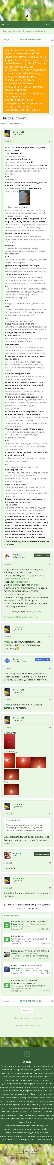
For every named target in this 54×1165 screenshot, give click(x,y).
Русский (26, 1010)
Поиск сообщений (12, 31)
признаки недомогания (16, 578)
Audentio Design (35, 1158)
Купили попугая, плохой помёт (27, 965)
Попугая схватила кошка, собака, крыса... (28, 925)
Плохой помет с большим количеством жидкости (24, 982)
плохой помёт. (16, 123)
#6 (50, 727)
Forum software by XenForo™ (27, 1151)
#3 (50, 637)
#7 (50, 814)
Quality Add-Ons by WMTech (27, 1153)
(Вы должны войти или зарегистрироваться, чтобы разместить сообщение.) (27, 906)
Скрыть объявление (50, 48)
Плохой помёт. (18, 936)
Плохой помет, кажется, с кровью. (28, 921)
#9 (50, 888)
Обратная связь (21, 1018)
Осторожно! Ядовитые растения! (21, 616)
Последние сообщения (34, 31)
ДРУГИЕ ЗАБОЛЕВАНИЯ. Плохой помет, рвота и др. (29, 940)
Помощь (37, 1018)
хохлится (14, 584)
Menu (7, 24)
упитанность (23, 581)
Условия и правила (25, 1025)
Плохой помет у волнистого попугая (30, 950)
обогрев (35, 584)
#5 (50, 699)
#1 (50, 141)
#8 (50, 863)
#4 (50, 668)
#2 (50, 564)
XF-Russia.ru (14, 1155)
